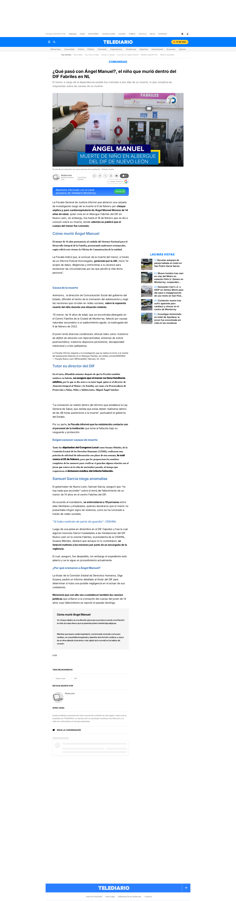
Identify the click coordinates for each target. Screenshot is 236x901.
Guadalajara (108, 34)
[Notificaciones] (182, 34)
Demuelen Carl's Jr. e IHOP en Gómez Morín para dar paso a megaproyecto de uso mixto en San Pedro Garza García (168, 293)
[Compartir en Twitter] (105, 176)
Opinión (182, 49)
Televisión (102, 49)
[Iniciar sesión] (187, 34)
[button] (118, 181)
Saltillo (143, 34)
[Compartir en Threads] (111, 176)
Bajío (152, 34)
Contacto (148, 896)
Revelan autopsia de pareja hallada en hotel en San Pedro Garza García (168, 263)
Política (91, 49)
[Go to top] (186, 888)
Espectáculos (116, 49)
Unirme (118, 191)
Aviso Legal (110, 896)
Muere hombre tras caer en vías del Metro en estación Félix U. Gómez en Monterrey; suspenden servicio (169, 279)
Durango (162, 34)
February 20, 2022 (96, 359)
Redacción (66, 175)
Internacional (157, 49)
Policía (81, 49)
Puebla (132, 34)
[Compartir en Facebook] (100, 176)
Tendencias (131, 49)
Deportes (144, 49)
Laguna (122, 34)
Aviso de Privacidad (94, 896)
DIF (75, 678)
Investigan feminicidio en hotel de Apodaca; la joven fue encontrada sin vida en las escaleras (167, 318)
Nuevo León (60, 678)
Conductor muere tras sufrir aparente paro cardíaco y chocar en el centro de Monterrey (167, 305)
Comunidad (69, 49)
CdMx (82, 34)
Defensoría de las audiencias (129, 896)
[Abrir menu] (49, 42)
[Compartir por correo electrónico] (116, 176)
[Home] (118, 42)
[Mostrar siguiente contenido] (179, 129)
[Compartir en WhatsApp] (94, 176)
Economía (171, 49)
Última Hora (55, 49)
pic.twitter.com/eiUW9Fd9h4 (112, 356)
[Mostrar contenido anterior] (56, 129)
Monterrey (93, 34)
